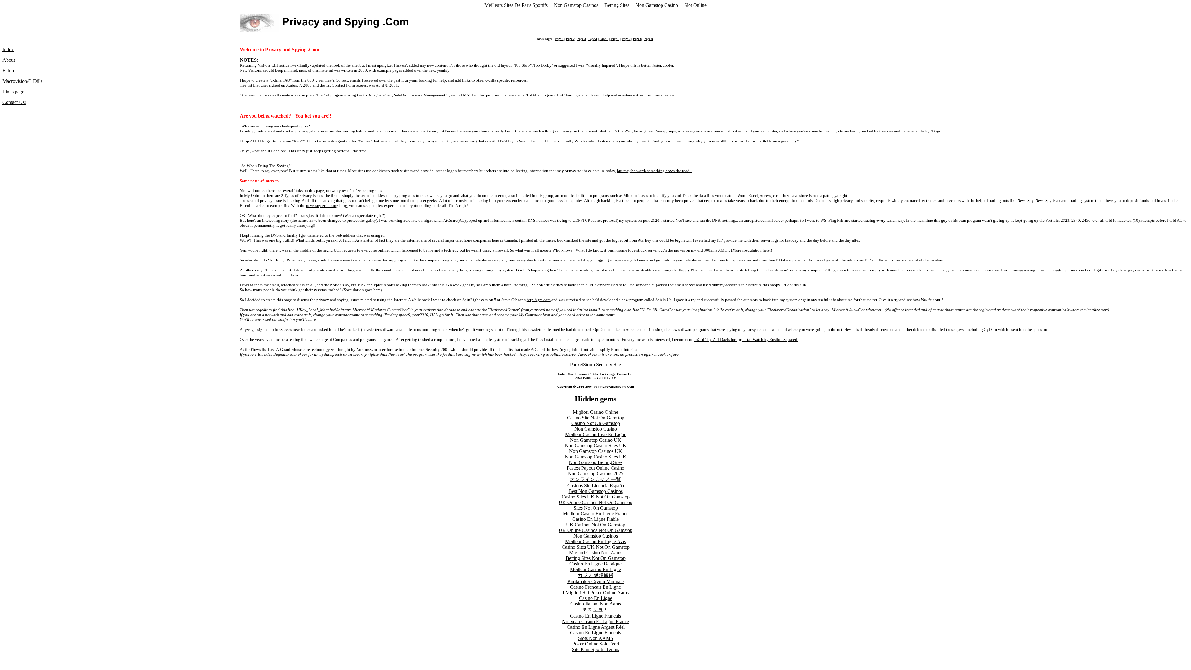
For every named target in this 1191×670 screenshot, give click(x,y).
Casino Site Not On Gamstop (595, 417)
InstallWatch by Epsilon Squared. (770, 339)
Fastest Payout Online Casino (595, 468)
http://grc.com (539, 299)
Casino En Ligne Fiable (595, 519)
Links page (13, 91)
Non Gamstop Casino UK (595, 440)
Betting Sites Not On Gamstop (596, 558)
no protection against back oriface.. (650, 354)
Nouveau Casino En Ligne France (595, 621)
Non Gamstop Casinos (576, 5)
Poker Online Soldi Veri (595, 643)
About (8, 60)
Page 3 (581, 39)
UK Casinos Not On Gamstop (595, 524)
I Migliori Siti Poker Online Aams (596, 592)
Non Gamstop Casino (657, 5)
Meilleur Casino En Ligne (595, 569)
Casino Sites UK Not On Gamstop (596, 496)
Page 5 (604, 39)
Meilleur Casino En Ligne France (595, 513)
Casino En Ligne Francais (595, 616)
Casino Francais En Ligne (595, 587)
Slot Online (695, 5)
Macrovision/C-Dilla (22, 81)
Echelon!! (279, 151)
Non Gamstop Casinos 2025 (595, 473)
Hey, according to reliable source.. (549, 354)
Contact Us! (14, 102)
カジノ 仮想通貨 (595, 575)
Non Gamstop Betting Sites (595, 462)
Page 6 (615, 39)
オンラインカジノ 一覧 (595, 479)
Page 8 (637, 39)
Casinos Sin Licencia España (595, 485)
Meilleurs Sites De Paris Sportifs (516, 5)
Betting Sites (616, 5)
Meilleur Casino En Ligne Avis (595, 541)
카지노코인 (595, 609)
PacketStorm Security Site (595, 364)
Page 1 (559, 39)
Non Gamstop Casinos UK (595, 451)
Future (8, 70)
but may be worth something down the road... (654, 170)
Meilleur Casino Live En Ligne (595, 434)
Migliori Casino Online (595, 412)
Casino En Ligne (595, 598)
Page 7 (626, 39)
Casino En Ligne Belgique (595, 563)
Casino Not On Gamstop (595, 423)
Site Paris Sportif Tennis (595, 649)
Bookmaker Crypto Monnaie (595, 581)
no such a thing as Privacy (550, 131)
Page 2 (570, 39)
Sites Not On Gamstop (595, 508)
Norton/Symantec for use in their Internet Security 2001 (402, 349)
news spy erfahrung (322, 205)
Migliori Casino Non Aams (595, 552)
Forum (571, 95)
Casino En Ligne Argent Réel (596, 627)
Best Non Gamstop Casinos (596, 491)
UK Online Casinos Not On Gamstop (595, 502)
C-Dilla (593, 374)
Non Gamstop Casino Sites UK (596, 445)
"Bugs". (936, 131)
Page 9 (648, 39)
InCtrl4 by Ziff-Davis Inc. (715, 339)
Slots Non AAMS (595, 638)
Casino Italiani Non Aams (595, 603)
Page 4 (592, 39)
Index (8, 49)
